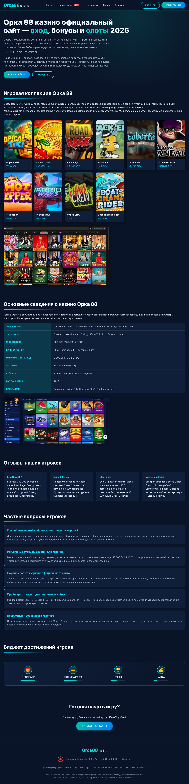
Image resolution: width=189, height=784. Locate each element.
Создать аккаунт (94, 726)
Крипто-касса (68, 5)
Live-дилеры (91, 5)
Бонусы (50, 5)
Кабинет (150, 5)
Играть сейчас (17, 74)
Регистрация (173, 5)
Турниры (119, 5)
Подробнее (43, 75)
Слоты (106, 5)
